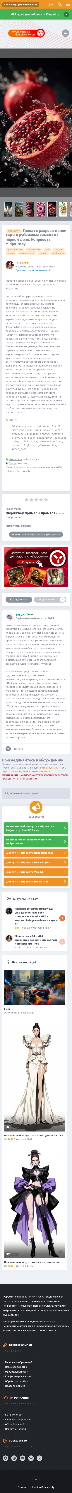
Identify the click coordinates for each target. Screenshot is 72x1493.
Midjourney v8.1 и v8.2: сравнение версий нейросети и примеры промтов (36, 939)
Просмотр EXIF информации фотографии (36, 534)
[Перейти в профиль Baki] (9, 911)
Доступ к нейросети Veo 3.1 (24, 872)
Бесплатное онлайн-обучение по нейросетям (28, 841)
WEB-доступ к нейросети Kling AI (33, 14)
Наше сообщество (16, 1367)
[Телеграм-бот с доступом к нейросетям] (36, 567)
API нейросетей (14, 1424)
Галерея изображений (18, 1362)
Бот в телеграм (14, 1414)
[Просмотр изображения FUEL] (34, 987)
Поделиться (19, 599)
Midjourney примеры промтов (31, 513)
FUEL (7, 1009)
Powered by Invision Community (36, 1487)
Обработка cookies (16, 1381)
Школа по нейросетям (18, 1419)
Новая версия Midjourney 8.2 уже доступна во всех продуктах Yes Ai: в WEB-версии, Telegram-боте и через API (36, 916)
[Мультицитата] (8, 748)
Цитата (18, 748)
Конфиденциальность (18, 1376)
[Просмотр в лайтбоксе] (36, 122)
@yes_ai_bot (10, 1314)
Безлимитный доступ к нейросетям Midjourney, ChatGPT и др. (30, 828)
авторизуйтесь (49, 767)
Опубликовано (35, 618)
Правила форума (15, 1385)
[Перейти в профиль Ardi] (10, 265)
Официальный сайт (16, 1371)
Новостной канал (15, 1429)
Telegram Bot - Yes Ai (18, 471)
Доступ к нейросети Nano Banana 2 (29, 852)
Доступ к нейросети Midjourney (27, 881)
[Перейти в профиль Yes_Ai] (10, 617)
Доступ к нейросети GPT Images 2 (29, 862)
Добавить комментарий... (24, 793)
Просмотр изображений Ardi (33, 270)
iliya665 (12, 1012)
